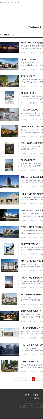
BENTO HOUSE (28, 160)
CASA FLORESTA (28, 59)
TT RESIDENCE (28, 76)
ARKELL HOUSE (28, 92)
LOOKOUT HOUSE (29, 361)
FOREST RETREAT (29, 243)
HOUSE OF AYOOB (29, 109)
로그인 (27, 395)
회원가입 (35, 395)
